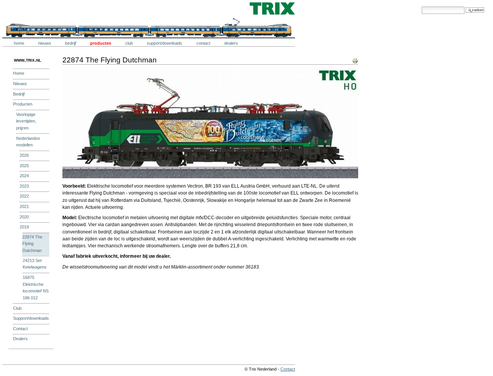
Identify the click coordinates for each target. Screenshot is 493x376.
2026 (24, 155)
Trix (25, 8)
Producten (100, 43)
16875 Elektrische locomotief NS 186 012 (36, 287)
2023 (24, 186)
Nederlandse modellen (28, 142)
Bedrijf (70, 43)
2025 (24, 165)
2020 (24, 217)
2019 (24, 227)
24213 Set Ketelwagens (35, 264)
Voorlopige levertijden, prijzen (26, 121)
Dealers (231, 43)
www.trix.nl (27, 60)
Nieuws (44, 43)
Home (19, 43)
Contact (203, 43)
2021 (24, 206)
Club (129, 43)
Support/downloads (164, 43)
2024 (24, 175)
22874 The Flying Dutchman (32, 244)
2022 (24, 196)
